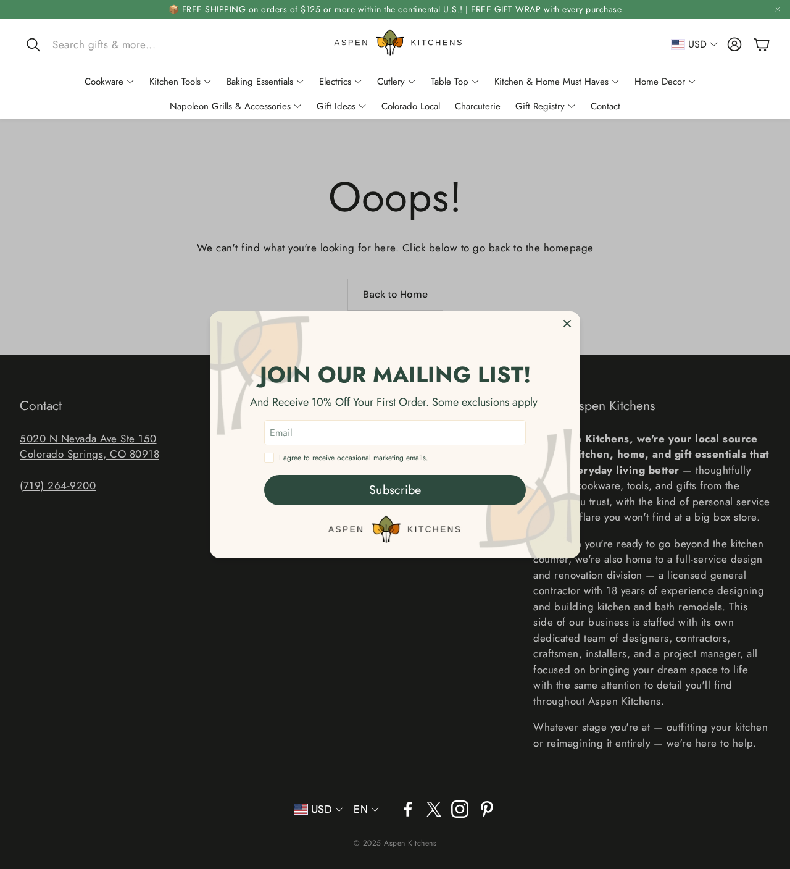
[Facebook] (408, 809)
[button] (104, 44)
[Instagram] (459, 809)
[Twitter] (433, 809)
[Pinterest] (487, 809)
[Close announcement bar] (777, 9)
